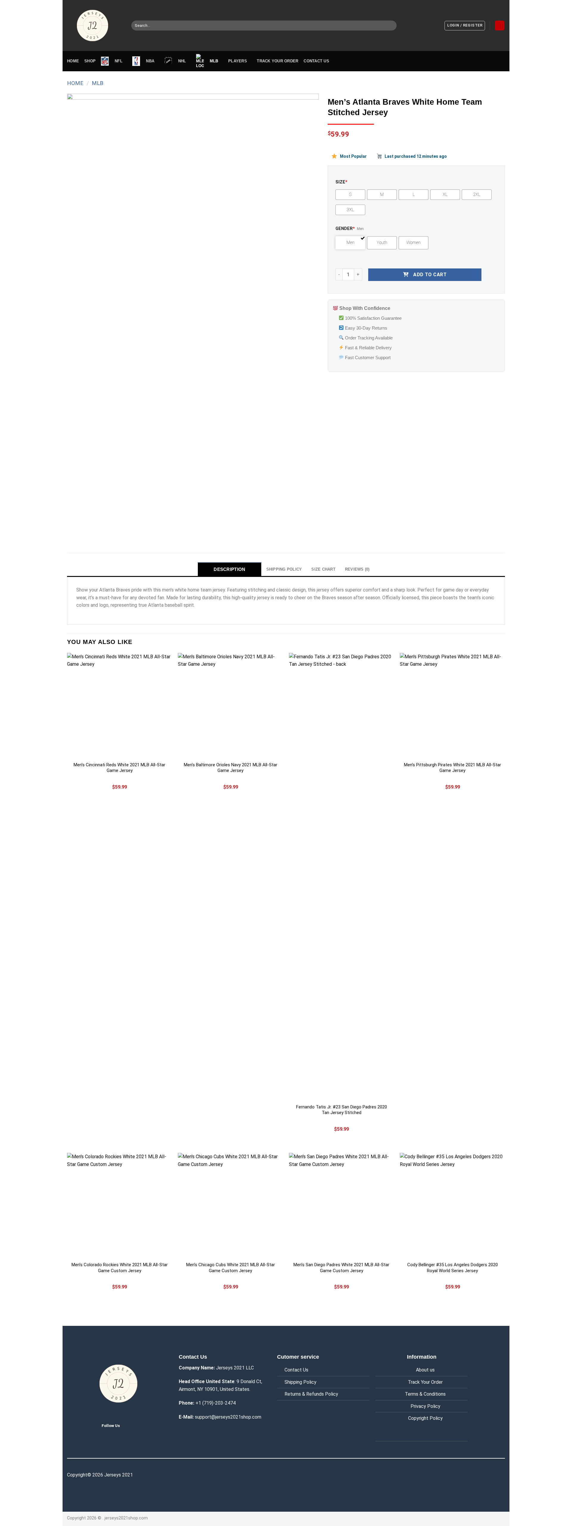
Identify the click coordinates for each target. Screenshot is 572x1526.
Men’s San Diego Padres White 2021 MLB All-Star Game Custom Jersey (341, 1267)
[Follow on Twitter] (129, 1425)
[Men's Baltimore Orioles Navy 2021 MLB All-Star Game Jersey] (230, 705)
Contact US (316, 61)
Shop (90, 61)
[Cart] (499, 25)
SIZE (341, 182)
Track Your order (277, 61)
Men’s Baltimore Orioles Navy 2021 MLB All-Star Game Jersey (230, 767)
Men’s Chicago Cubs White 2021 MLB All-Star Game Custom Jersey (230, 1267)
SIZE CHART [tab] (323, 569)
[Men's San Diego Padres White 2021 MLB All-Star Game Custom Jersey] (341, 1205)
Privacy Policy (425, 1406)
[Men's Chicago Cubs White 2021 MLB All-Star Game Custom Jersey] (230, 1205)
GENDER (345, 228)
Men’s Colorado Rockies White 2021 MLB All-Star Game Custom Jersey (120, 1267)
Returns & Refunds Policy (311, 1394)
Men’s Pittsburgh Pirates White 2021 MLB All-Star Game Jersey (452, 767)
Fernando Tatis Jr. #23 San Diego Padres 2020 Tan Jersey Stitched (341, 1110)
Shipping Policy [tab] (284, 569)
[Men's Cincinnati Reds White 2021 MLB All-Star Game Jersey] (119, 705)
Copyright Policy (425, 1418)
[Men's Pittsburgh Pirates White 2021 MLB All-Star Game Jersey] (452, 705)
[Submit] (391, 26)
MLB (97, 83)
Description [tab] (229, 569)
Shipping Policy (300, 1382)
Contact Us (296, 1370)
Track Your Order (425, 1382)
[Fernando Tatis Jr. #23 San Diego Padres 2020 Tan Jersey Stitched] (341, 876)
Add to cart (430, 274)
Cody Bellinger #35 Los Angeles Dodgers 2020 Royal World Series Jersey (452, 1267)
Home (73, 61)
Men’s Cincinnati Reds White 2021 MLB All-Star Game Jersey (119, 767)
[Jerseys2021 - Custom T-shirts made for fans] (94, 25)
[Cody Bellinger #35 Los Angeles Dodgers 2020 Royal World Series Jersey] (452, 1205)
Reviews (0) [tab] (357, 569)
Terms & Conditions (425, 1394)
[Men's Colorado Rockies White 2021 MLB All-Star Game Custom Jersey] (119, 1205)
